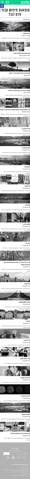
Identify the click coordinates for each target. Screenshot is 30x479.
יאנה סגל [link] (24, 473)
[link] (2, 6)
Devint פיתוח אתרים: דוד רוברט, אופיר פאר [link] (20, 475)
